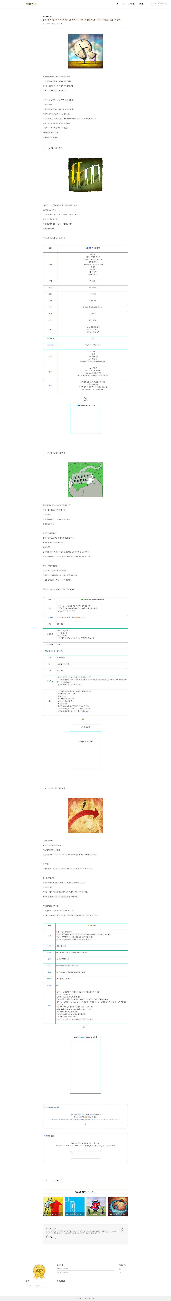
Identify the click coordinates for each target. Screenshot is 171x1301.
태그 (123, 4)
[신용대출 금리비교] (85, 1124)
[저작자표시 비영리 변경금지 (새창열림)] (65, 1181)
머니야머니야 (31, 4)
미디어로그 (132, 4)
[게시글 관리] (51, 1180)
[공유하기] (49, 1180)
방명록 (141, 4)
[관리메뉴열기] (167, 3)
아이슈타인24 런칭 (62, 1272)
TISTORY (86, 1298)
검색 (50, 1286)
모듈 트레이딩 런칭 (62, 1268)
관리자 (92, 1298)
